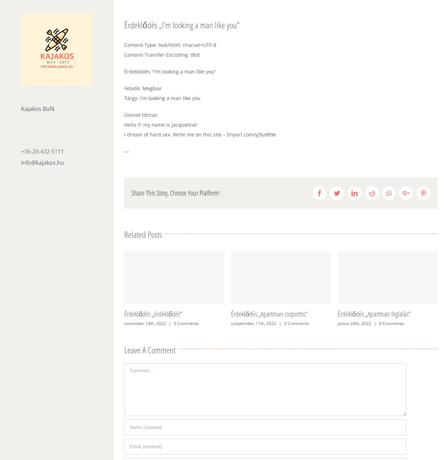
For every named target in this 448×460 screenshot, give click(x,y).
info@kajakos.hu (42, 163)
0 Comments (186, 323)
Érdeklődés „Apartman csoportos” (269, 314)
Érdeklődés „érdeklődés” (153, 314)
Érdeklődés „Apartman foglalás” (374, 314)
